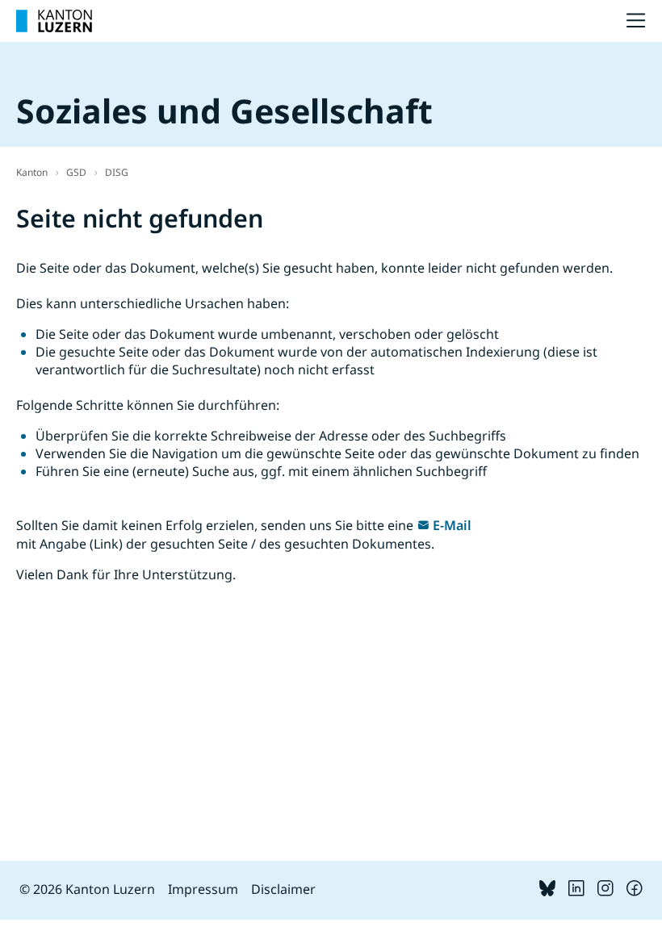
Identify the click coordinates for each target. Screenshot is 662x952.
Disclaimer (283, 889)
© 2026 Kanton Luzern (87, 889)
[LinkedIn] (576, 891)
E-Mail (452, 525)
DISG (116, 172)
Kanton (32, 172)
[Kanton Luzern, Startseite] (54, 21)
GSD (76, 172)
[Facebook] (634, 891)
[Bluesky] (547, 891)
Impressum (203, 889)
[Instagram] (605, 891)
